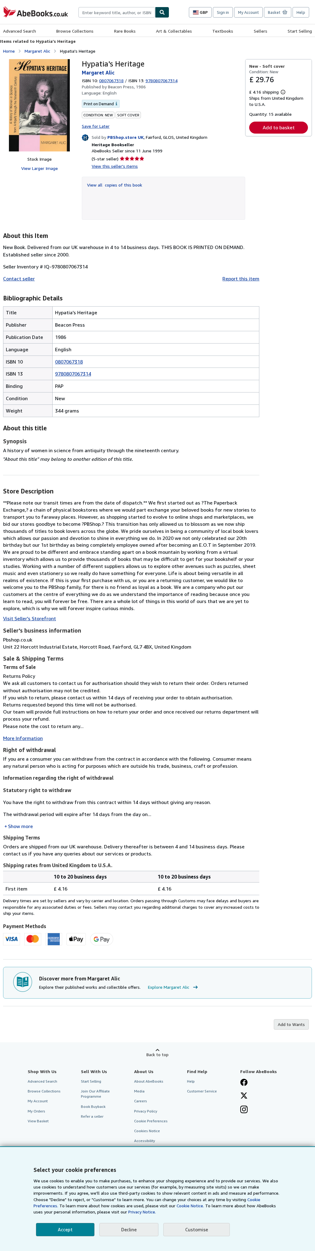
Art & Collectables (174, 31)
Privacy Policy (145, 1111)
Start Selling (300, 31)
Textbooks (222, 31)
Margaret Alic (37, 51)
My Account (248, 12)
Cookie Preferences (151, 1121)
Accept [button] (65, 1229)
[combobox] (116, 12)
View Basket (38, 1121)
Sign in (223, 12)
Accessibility (144, 1140)
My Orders (36, 1111)
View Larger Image (39, 168)
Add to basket (279, 127)
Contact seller (19, 279)
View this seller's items (115, 166)
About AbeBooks (148, 1081)
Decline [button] (129, 1229)
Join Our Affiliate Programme (95, 1094)
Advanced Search (19, 31)
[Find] (162, 12)
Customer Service (202, 1091)
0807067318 (111, 80)
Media (139, 1091)
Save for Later (96, 126)
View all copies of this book (114, 184)
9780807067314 (73, 374)
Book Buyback (93, 1106)
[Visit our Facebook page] (244, 1083)
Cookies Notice (147, 1130)
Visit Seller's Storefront (29, 618)
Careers (140, 1101)
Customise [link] (196, 1229)
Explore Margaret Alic (168, 987)
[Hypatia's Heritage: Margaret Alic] (39, 105)
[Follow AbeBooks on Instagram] (244, 1110)
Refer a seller (92, 1116)
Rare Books (125, 31)
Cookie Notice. (190, 1205)
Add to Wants (291, 1024)
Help (301, 12)
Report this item (240, 279)
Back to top (157, 1054)
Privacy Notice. (142, 1211)
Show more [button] (20, 826)
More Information (23, 738)
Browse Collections (75, 31)
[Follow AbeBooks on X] (244, 1096)
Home (9, 51)
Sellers (260, 31)
